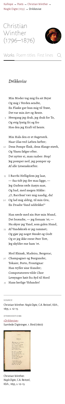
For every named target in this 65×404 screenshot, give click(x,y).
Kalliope (8, 4)
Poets (20, 4)
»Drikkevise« (11, 320)
